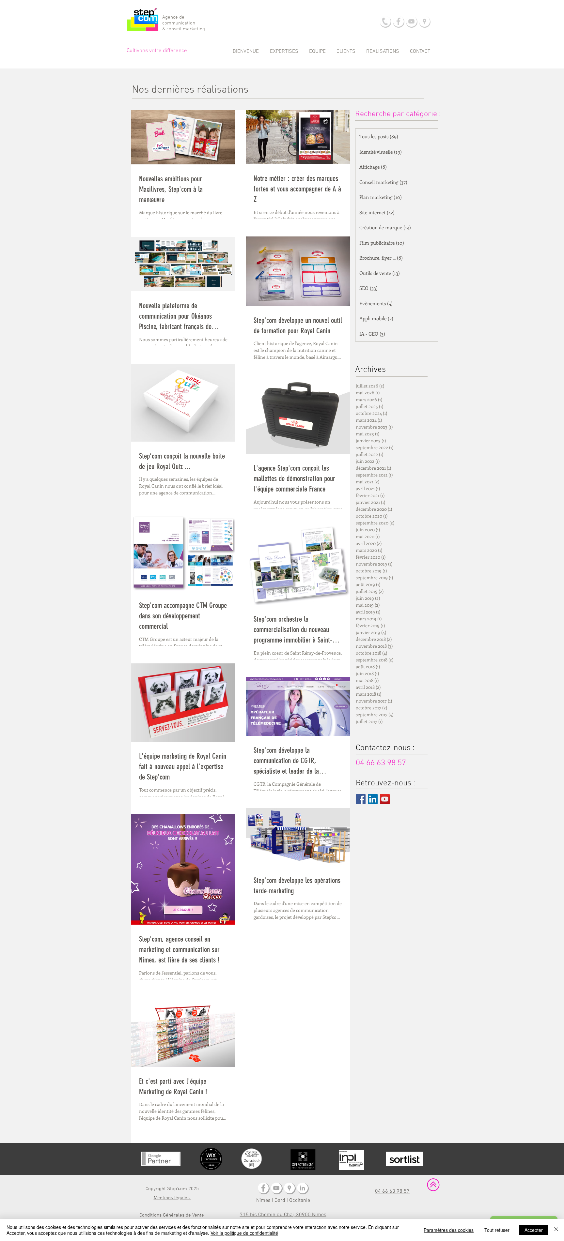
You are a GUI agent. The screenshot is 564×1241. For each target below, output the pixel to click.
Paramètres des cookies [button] (449, 1230)
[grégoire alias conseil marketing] (302, 1188)
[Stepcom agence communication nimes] (289, 1188)
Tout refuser (496, 1230)
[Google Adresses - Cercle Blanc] (424, 21)
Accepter (534, 1230)
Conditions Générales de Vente (171, 1215)
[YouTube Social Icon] (385, 799)
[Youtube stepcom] (276, 1188)
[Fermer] (556, 1230)
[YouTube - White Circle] (411, 21)
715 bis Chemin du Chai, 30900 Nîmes (283, 1215)
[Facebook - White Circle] (398, 21)
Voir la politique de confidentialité (244, 1233)
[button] (284, 51)
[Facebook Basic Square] (361, 799)
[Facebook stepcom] (263, 1188)
